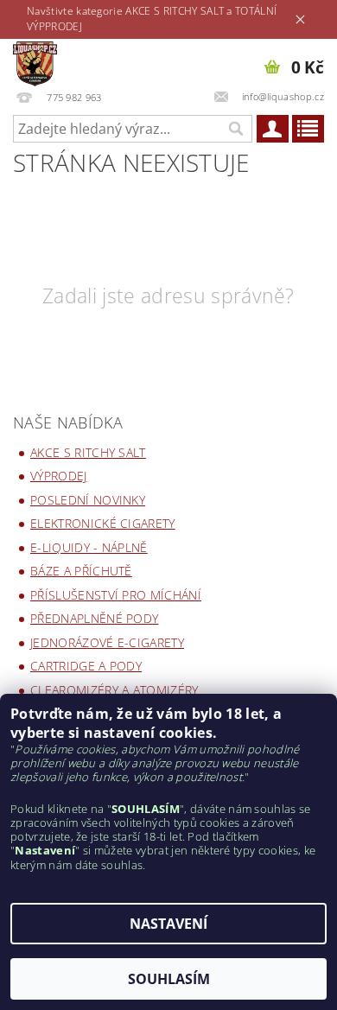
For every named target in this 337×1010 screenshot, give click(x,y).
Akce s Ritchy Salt (88, 452)
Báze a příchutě (81, 570)
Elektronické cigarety (102, 523)
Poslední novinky (87, 500)
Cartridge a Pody (86, 665)
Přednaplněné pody (94, 618)
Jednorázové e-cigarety (107, 642)
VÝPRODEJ (58, 475)
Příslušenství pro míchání (115, 595)
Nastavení (168, 923)
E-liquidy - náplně (89, 547)
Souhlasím (169, 978)
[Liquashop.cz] (35, 61)
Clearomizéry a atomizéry (114, 690)
